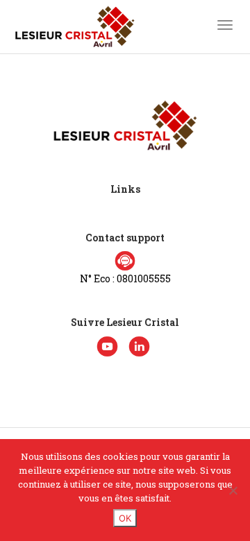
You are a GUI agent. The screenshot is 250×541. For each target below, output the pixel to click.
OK (125, 518)
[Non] (233, 490)
